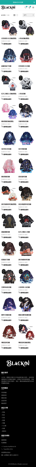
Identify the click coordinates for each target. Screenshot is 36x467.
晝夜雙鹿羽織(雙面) (7, 121)
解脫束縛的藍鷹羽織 (24, 315)
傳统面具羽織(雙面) (24, 342)
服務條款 (4, 440)
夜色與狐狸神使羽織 (24, 204)
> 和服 (3, 420)
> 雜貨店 (3, 431)
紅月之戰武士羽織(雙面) (9, 93)
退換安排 (4, 395)
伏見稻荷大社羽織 (24, 66)
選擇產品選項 (7, 44)
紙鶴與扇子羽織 (6, 66)
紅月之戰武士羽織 (24, 232)
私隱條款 (4, 443)
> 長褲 (3, 428)
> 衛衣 (3, 415)
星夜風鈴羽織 (22, 176)
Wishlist (26, 6)
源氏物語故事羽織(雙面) (9, 204)
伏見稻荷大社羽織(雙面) (9, 38)
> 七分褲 (3, 426)
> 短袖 (3, 412)
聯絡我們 (4, 403)
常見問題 (4, 392)
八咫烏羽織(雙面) (23, 38)
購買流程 (4, 398)
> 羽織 (3, 423)
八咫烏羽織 (22, 93)
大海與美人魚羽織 (24, 287)
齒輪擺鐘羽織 (5, 232)
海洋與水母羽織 (6, 149)
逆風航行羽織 (5, 259)
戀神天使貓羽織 (6, 315)
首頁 (4, 15)
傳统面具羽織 (5, 342)
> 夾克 (3, 417)
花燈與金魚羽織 (6, 287)
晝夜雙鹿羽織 (5, 176)
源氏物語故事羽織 (24, 259)
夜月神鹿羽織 (22, 149)
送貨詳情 (4, 400)
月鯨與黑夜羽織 (23, 121)
